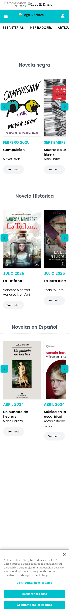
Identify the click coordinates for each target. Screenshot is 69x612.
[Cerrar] (64, 554)
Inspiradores (41, 27)
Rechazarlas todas (34, 593)
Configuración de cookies (34, 582)
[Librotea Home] (34, 16)
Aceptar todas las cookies (34, 604)
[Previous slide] (4, 107)
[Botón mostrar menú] (6, 16)
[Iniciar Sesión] (62, 16)
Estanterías (13, 27)
